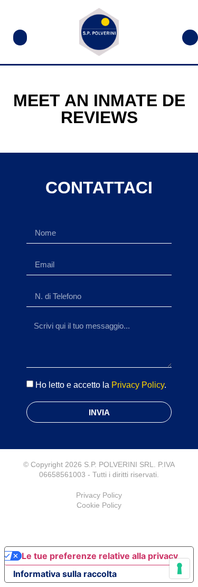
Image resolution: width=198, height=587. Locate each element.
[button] (20, 37)
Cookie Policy (99, 505)
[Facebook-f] (99, 526)
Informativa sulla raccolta (65, 574)
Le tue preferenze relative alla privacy (100, 556)
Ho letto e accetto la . (100, 384)
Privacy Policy (137, 384)
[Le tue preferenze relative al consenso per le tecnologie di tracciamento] (179, 568)
